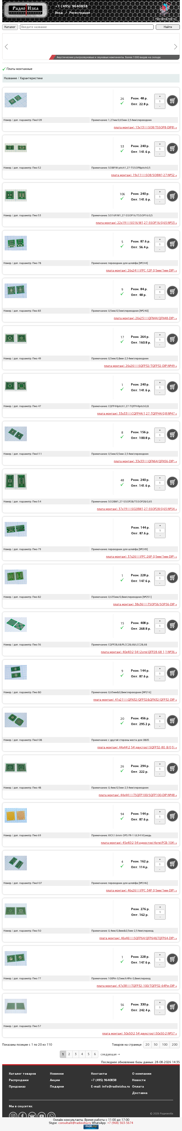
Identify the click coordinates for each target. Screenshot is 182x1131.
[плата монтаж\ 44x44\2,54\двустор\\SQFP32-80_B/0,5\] (16, 720)
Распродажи (19, 1080)
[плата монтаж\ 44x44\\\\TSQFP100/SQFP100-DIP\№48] (16, 768)
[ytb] (42, 1116)
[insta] (13, 1116)
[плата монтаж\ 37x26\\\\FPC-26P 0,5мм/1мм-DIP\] (16, 530)
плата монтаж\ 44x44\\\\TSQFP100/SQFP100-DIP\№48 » (138, 795)
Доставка (139, 1092)
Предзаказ (17, 1086)
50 (155, 1044)
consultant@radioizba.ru (74, 1123)
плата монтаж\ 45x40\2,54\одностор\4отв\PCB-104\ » (139, 843)
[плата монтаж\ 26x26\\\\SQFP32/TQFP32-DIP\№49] (16, 339)
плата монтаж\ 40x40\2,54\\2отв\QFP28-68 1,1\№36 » (139, 652)
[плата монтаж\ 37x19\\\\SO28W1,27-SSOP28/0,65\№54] (16, 482)
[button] (6, 46)
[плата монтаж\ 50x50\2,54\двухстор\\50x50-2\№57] (16, 1007)
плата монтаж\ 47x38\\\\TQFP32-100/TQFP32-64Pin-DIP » (137, 986)
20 (147, 1044)
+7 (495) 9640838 (71, 6)
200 (174, 1044)
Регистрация (79, 13)
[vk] (32, 1116)
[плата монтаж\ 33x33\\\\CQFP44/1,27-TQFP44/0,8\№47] (16, 387)
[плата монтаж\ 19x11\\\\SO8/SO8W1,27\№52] (16, 148)
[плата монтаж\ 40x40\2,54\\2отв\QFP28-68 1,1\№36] (16, 625)
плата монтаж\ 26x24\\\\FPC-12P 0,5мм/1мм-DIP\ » (141, 270)
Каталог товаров (22, 1073)
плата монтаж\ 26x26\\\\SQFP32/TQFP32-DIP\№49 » (140, 366)
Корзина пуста (165, 19)
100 (164, 1044)
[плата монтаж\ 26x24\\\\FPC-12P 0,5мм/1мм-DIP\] (16, 244)
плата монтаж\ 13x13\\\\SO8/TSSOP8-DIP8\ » (145, 127)
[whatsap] (51, 1116)
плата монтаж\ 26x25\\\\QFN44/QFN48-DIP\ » (145, 318)
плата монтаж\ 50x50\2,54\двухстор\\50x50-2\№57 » (139, 1033)
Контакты (99, 1073)
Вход (59, 13)
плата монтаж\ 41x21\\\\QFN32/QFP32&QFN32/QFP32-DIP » (135, 700)
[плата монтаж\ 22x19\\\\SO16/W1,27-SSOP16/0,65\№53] (16, 196)
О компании (141, 1073)
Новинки (57, 1073)
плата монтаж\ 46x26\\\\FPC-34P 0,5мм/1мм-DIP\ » (141, 890)
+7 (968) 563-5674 (120, 1123)
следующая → (110, 1054)
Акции (55, 1080)
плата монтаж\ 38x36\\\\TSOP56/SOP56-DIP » (145, 604)
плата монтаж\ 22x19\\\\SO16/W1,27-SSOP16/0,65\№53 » (136, 223)
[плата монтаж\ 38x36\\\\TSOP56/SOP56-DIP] (16, 577)
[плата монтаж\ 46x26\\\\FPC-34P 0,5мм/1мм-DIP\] (16, 863)
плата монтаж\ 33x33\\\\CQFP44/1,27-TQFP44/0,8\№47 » (137, 413)
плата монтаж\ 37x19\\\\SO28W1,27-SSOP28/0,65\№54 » (137, 509)
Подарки (57, 1086)
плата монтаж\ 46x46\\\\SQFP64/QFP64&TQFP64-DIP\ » (138, 938)
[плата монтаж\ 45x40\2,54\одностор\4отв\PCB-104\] (16, 816)
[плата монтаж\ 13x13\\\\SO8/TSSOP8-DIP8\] (16, 100)
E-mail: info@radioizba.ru (110, 1086)
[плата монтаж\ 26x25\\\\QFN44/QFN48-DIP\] (16, 291)
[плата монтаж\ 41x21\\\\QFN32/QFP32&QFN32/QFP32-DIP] (16, 673)
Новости (139, 1080)
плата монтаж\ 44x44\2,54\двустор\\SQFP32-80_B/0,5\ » (137, 747)
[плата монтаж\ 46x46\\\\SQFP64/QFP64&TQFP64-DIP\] (16, 911)
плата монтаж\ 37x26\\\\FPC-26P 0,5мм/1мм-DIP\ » (141, 557)
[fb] (22, 1116)
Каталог (10, 27)
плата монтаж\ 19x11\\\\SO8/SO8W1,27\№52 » (144, 175)
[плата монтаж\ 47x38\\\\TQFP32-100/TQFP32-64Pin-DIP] (16, 959)
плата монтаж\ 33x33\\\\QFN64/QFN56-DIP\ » (145, 461)
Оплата (138, 1086)
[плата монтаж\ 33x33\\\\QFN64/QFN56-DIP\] (16, 434)
